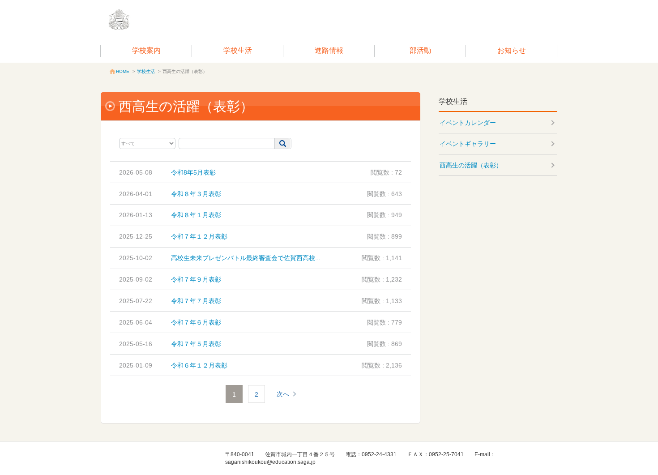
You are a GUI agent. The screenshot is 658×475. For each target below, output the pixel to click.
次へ (283, 394)
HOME (122, 71)
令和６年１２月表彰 (199, 365)
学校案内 (146, 50)
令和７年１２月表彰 (199, 236)
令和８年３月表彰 (196, 193)
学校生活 (237, 50)
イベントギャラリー (468, 143)
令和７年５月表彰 (196, 343)
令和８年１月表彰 (196, 214)
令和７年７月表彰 (196, 300)
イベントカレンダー (468, 122)
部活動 (420, 50)
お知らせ (511, 50)
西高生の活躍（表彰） (471, 165)
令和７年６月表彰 (196, 322)
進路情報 (329, 50)
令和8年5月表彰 (193, 172)
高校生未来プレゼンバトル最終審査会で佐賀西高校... (245, 257)
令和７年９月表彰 (196, 279)
